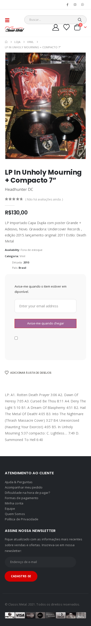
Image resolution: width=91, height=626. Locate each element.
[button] (9, 20)
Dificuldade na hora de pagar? (27, 492)
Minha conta (14, 503)
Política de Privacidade (22, 519)
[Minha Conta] (56, 27)
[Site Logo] (14, 29)
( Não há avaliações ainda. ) (44, 199)
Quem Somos (15, 514)
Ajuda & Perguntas (19, 482)
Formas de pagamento (21, 498)
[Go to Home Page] (6, 42)
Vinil (22, 256)
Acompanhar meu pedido (23, 487)
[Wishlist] (66, 27)
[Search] (79, 20)
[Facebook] (67, 4)
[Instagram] (75, 4)
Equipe (10, 508)
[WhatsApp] (83, 4)
